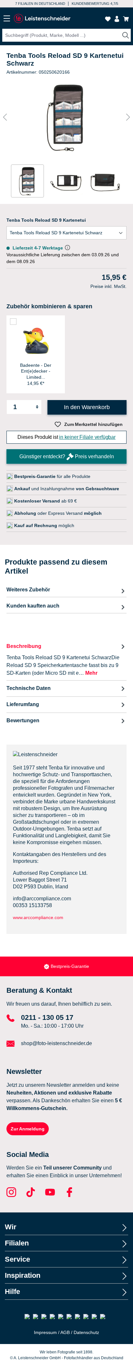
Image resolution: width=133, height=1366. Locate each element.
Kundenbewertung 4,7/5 (95, 3)
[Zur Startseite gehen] (42, 18)
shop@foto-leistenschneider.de (56, 1043)
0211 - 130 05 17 (47, 1017)
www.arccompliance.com (38, 917)
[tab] (66, 659)
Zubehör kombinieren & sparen (49, 306)
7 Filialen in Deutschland (40, 3)
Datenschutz (86, 1332)
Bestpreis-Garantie (70, 966)
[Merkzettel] (108, 19)
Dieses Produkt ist (66, 437)
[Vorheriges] (5, 117)
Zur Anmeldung (28, 1128)
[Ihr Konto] (117, 19)
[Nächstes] (128, 117)
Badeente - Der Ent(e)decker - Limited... (35, 371)
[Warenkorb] (126, 19)
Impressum (45, 1332)
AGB (65, 1332)
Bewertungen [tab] (22, 720)
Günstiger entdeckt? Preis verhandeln (66, 456)
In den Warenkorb (87, 407)
